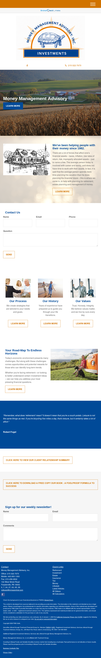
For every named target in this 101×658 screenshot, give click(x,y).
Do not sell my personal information (46, 619)
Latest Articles (58, 588)
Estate (55, 575)
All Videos (56, 591)
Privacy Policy (7, 652)
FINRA (48, 627)
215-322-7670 (74, 65)
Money (55, 583)
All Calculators (58, 593)
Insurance (56, 578)
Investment (57, 572)
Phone (72, 216)
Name (6, 216)
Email (39, 216)
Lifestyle (55, 586)
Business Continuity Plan (11, 648)
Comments (8, 525)
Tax (53, 580)
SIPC (53, 627)
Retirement (57, 570)
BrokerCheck (49, 600)
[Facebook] (27, 65)
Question (7, 231)
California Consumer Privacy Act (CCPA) (69, 617)
